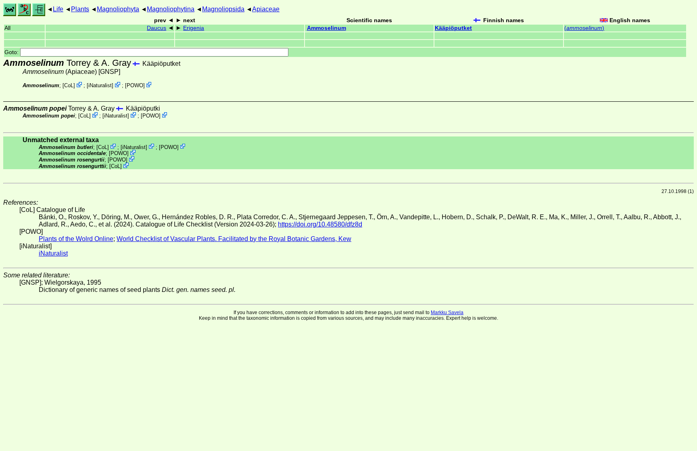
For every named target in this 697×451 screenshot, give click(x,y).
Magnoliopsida (223, 9)
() (584, 28)
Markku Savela (447, 312)
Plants (80, 9)
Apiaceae (266, 9)
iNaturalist (100, 85)
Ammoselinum (326, 28)
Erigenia (193, 28)
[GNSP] (109, 71)
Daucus (156, 28)
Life (58, 9)
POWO (135, 85)
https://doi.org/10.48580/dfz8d (320, 224)
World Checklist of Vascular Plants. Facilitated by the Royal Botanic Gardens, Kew (234, 238)
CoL (68, 85)
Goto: (12, 52)
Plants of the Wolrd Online (76, 238)
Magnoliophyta (118, 9)
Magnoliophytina (170, 9)
